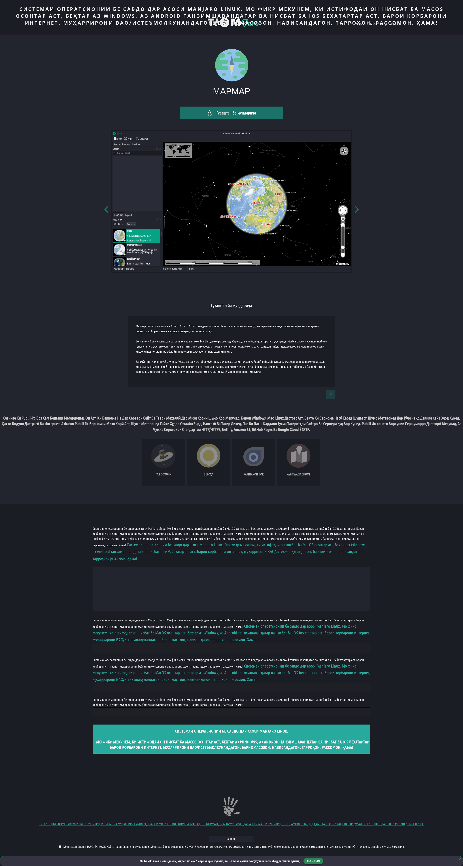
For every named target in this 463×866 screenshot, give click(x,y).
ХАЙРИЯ (313, 861)
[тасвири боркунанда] (460, 859)
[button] (106, 209)
